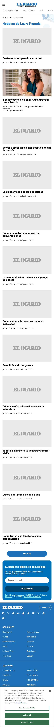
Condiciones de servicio (32, 597)
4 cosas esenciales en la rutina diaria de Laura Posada (26, 101)
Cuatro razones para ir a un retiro (22, 58)
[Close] (50, 691)
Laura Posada (18, 18)
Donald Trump (29, 11)
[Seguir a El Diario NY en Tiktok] (23, 613)
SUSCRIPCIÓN (32, 675)
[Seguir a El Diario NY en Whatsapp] (43, 613)
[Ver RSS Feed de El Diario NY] (3, 618)
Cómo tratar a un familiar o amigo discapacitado (22, 537)
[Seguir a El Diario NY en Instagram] (13, 613)
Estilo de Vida (8, 651)
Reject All (27, 715)
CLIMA (5, 680)
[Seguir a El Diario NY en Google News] (28, 613)
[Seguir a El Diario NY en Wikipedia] (38, 613)
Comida (30, 646)
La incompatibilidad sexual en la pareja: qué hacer (25, 278)
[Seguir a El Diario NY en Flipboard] (33, 613)
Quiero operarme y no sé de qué (21, 494)
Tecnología (7, 656)
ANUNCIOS (31, 685)
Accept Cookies (27, 722)
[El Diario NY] (27, 5)
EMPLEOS (6, 675)
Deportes (30, 642)
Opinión (30, 656)
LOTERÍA (6, 685)
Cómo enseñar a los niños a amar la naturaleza (23, 408)
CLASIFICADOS (8, 671)
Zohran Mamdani (11, 11)
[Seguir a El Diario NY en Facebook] (3, 613)
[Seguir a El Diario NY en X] (8, 613)
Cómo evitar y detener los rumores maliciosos (23, 323)
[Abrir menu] (3, 5)
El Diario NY (7, 18)
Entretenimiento (9, 642)
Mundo (5, 637)
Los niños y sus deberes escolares (23, 191)
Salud (5, 646)
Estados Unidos (33, 632)
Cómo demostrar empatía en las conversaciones (21, 234)
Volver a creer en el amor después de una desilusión (27, 149)
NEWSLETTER (32, 671)
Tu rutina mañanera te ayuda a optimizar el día (26, 452)
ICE (41, 11)
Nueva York (7, 632)
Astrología (31, 651)
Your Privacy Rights (27, 708)
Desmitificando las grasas (18, 365)
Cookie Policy (20, 703)
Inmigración (31, 637)
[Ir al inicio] (13, 607)
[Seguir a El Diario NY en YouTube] (18, 613)
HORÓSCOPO (32, 680)
